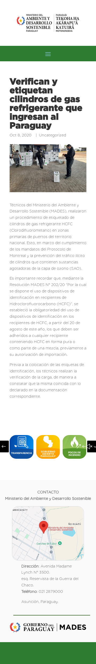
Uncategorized (52, 135)
